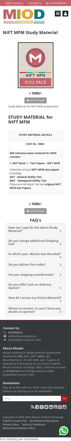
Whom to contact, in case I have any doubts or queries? (34, 310)
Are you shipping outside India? (31, 275)
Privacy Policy (11, 424)
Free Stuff (34, 3)
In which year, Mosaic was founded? (34, 254)
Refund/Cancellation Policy (19, 428)
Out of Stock (36, 100)
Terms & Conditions (33, 424)
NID (20, 356)
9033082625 (15, 332)
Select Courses (13, 3)
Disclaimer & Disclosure (44, 420)
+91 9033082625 (57, 3)
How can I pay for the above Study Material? (33, 229)
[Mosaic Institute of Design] (24, 16)
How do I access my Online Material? (34, 298)
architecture (13, 371)
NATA (41, 356)
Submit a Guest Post (15, 420)
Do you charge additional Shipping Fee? (33, 242)
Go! (64, 398)
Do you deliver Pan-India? (26, 265)
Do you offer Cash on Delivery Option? (29, 286)
